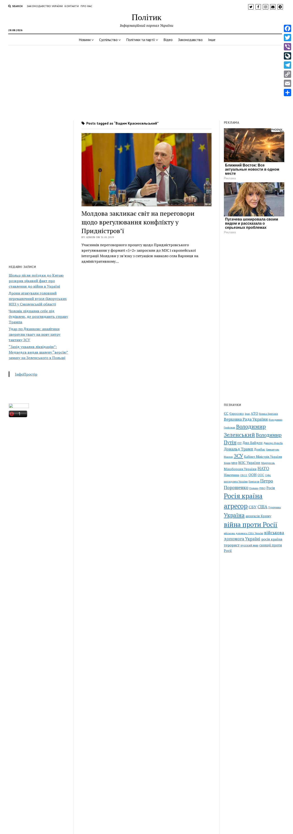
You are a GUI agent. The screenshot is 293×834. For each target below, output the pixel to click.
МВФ (234, 463)
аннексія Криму (258, 516)
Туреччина (274, 507)
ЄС (226, 413)
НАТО (263, 468)
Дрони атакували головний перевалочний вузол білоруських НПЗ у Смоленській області (38, 299)
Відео (168, 39)
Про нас (86, 6)
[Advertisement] (146, 81)
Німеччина (231, 475)
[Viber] (287, 46)
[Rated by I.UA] (19, 406)
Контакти (72, 6)
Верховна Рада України (246, 419)
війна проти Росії (250, 524)
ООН (252, 474)
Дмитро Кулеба (273, 443)
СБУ (253, 507)
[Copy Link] (287, 74)
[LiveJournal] (287, 55)
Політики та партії (140, 39)
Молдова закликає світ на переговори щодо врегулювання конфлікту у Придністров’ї (138, 222)
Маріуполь (268, 463)
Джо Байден (253, 443)
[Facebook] (287, 28)
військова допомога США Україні (243, 533)
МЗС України (249, 462)
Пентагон (254, 481)
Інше (211, 39)
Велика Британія (268, 413)
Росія (270, 487)
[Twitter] (287, 37)
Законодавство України (45, 6)
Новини (85, 39)
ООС (261, 475)
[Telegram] (287, 65)
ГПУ (239, 443)
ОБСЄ (243, 475)
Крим (227, 463)
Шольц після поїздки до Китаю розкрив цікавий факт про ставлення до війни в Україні (36, 281)
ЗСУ (238, 455)
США (262, 507)
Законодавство (190, 39)
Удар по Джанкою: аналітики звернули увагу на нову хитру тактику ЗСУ (34, 334)
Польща (253, 488)
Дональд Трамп (238, 449)
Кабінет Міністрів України (263, 457)
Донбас (259, 449)
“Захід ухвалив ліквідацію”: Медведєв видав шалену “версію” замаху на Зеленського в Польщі (38, 352)
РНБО (262, 488)
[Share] (287, 92)
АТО (254, 413)
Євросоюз (236, 414)
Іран (247, 413)
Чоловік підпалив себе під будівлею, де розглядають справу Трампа (38, 316)
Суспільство (108, 39)
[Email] (287, 83)
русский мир (249, 545)
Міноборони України (240, 469)
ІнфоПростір (26, 374)
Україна (234, 515)
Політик (146, 17)
